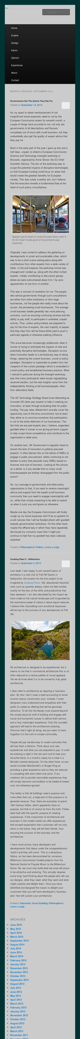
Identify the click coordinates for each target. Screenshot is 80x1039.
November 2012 (19, 1015)
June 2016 (16, 924)
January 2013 (17, 1011)
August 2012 (17, 1023)
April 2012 (16, 1027)
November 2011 (19, 1035)
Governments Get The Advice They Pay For (31, 101)
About (14, 72)
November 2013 (19, 972)
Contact (15, 80)
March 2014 (16, 956)
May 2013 (15, 995)
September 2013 (19, 980)
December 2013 (19, 968)
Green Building (40, 903)
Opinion (15, 57)
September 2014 (19, 940)
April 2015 (16, 932)
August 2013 (17, 984)
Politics (39, 547)
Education (25, 903)
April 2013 (16, 999)
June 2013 (16, 992)
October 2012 (17, 1019)
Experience (17, 65)
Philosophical (27, 547)
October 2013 (17, 976)
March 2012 (16, 1031)
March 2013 (16, 1003)
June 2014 (16, 952)
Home (14, 27)
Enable (14, 35)
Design (14, 42)
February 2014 (18, 960)
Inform (14, 50)
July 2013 (15, 987)
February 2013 (18, 1007)
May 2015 (15, 929)
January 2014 (17, 964)
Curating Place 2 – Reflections (25, 559)
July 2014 (15, 948)
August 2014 (17, 944)
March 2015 (16, 936)
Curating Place (32, 582)
